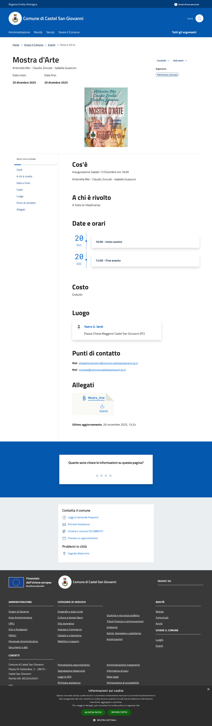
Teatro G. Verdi (93, 326)
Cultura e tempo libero (70, 617)
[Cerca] (199, 18)
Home (16, 45)
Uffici (11, 623)
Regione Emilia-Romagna (23, 4)
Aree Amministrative (20, 617)
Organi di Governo (19, 612)
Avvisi (159, 623)
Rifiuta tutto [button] (119, 712)
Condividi (161, 60)
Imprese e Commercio (70, 629)
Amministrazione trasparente (123, 665)
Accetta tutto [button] (93, 712)
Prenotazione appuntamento (74, 665)
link (137, 705)
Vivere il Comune (34, 45)
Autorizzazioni (115, 639)
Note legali (113, 677)
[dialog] (106, 706)
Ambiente (112, 627)
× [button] (208, 689)
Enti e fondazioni (18, 629)
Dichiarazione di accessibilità (123, 683)
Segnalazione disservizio (71, 671)
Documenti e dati (18, 647)
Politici (12, 635)
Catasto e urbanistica (69, 635)
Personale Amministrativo (23, 641)
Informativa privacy (118, 671)
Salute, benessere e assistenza (124, 633)
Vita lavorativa (66, 623)
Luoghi (159, 640)
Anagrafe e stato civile (70, 612)
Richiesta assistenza (69, 683)
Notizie (160, 612)
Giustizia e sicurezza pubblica (123, 615)
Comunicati (162, 617)
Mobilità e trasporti (68, 641)
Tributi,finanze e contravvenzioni (125, 621)
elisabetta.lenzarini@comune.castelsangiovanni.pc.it (108, 363)
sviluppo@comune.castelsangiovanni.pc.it (102, 370)
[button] (106, 720)
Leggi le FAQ (65, 677)
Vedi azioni (178, 60)
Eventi (51, 45)
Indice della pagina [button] (26, 159)
